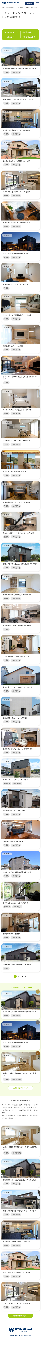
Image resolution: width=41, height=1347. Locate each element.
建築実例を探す (10, 7)
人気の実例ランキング (20, 1088)
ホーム (3, 7)
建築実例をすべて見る (20, 1316)
